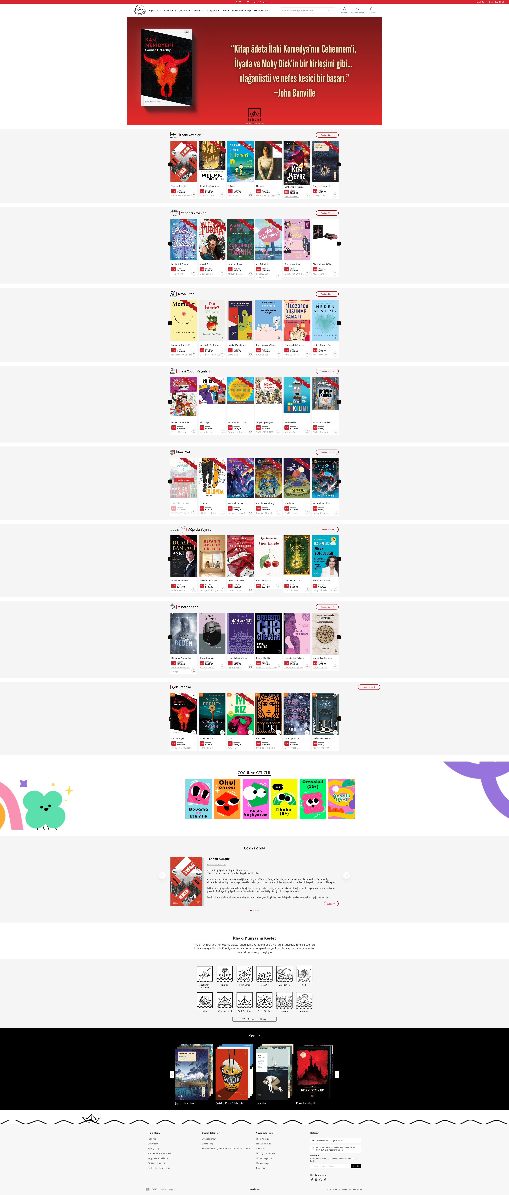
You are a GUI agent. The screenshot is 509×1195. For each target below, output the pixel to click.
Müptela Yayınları (264, 1158)
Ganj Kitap (261, 1168)
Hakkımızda (153, 1138)
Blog (491, 2)
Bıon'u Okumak (207, 658)
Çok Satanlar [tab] (181, 687)
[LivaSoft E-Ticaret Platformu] (254, 1189)
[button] (251, 910)
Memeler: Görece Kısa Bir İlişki (181, 345)
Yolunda (203, 503)
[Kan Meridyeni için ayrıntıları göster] (183, 714)
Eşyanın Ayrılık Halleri (210, 580)
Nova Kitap (261, 1148)
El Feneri (232, 186)
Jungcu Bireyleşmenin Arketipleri (323, 658)
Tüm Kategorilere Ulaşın (254, 1019)
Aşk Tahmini (262, 264)
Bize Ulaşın (153, 1143)
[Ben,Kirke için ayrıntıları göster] (268, 714)
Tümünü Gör (326, 135)
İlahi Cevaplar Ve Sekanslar (294, 580)
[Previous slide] (170, 164)
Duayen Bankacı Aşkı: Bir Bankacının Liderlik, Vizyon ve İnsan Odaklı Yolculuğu (181, 580)
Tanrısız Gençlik (178, 186)
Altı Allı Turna (206, 264)
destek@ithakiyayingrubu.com (329, 1140)
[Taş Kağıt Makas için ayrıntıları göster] (297, 714)
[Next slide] (339, 164)
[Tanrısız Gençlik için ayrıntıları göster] (186, 881)
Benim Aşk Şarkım (179, 264)
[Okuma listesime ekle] (194, 144)
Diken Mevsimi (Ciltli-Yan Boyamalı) (323, 264)
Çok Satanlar (184, 10)
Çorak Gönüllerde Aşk (238, 580)
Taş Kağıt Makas (292, 738)
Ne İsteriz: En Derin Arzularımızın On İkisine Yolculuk (210, 345)
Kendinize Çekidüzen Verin (210, 186)
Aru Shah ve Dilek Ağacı (238, 503)
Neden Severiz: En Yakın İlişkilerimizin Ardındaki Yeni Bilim (323, 345)
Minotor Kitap (262, 1163)
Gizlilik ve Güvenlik (156, 1163)
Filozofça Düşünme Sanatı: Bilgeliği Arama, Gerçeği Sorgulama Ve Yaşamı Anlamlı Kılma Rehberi (294, 345)
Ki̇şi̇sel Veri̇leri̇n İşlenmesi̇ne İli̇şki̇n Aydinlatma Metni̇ (226, 1148)
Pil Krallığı (204, 422)
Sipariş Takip (481, 2)
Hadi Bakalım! (291, 422)
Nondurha (289, 503)
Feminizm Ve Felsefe (294, 658)
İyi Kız (230, 738)
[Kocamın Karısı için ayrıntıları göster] (212, 714)
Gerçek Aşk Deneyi (293, 264)
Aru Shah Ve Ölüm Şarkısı (323, 503)
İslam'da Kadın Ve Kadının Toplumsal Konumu (238, 658)
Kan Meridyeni (178, 738)
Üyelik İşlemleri (209, 1138)
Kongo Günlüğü (263, 658)
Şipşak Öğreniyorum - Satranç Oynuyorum (266, 422)
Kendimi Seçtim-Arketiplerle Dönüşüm (238, 345)
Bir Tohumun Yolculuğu (238, 422)
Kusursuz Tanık (235, 264)
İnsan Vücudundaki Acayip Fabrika (323, 422)
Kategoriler (212, 10)
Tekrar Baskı (198, 10)
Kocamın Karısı (206, 738)
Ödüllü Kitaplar (261, 10)
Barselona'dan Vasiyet (266, 345)
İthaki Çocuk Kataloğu (241, 10)
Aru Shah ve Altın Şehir (266, 503)
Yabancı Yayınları (263, 1143)
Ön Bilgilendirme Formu (159, 1168)
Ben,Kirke (260, 738)
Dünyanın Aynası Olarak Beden (181, 658)
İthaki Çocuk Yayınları (266, 1153)
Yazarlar (225, 10)
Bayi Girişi (499, 2)
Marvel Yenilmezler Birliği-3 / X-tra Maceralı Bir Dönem (181, 422)
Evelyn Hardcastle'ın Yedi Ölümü (323, 738)
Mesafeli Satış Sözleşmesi (159, 1153)
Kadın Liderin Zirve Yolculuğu (323, 580)
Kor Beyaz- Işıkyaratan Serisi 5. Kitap (294, 187)
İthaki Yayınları (262, 1138)
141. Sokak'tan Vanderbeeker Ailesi (181, 503)
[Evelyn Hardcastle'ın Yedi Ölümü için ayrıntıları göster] (325, 714)
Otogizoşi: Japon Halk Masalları (323, 186)
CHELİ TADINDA (263, 580)
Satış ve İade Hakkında (158, 1158)
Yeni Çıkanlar (170, 10)
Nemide (260, 186)
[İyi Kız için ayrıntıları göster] (240, 714)
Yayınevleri (154, 10)
